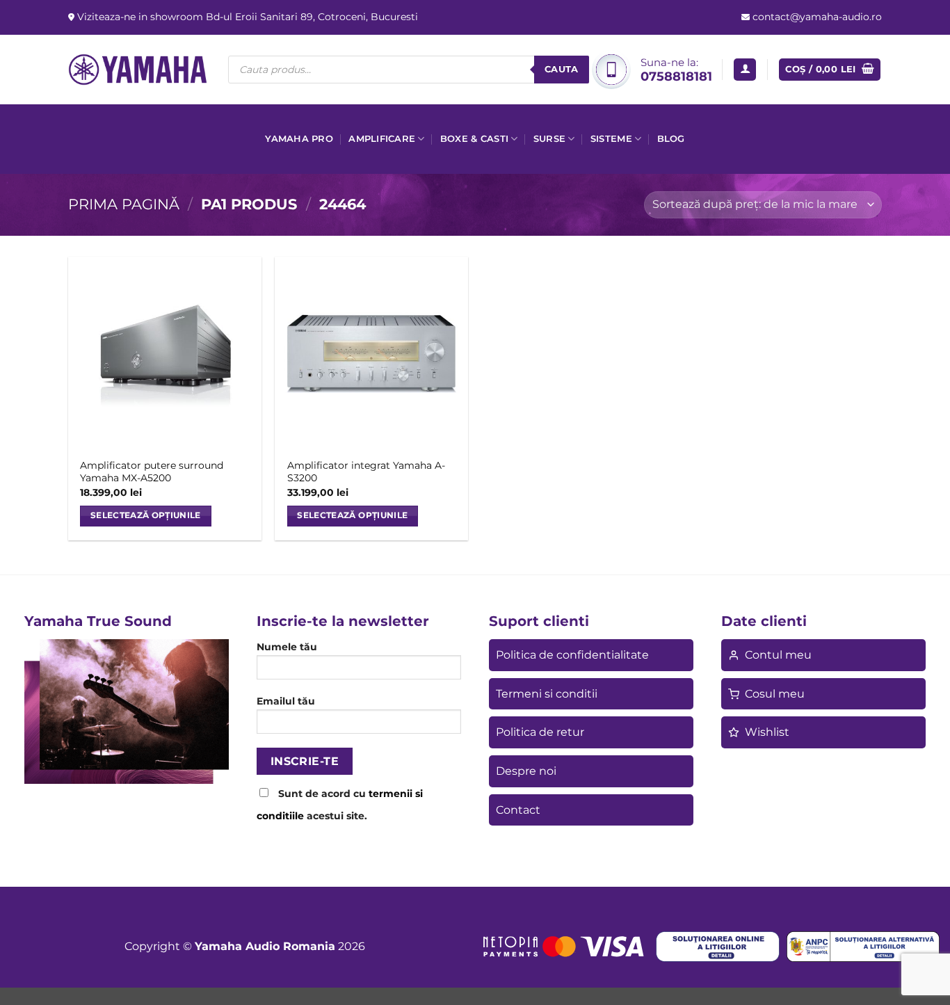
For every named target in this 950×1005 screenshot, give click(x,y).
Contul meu (778, 654)
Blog (671, 139)
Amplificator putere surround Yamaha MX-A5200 (151, 472)
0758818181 (676, 76)
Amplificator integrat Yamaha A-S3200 (366, 472)
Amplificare (381, 139)
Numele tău (287, 647)
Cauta (562, 68)
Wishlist (767, 732)
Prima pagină (123, 204)
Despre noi (526, 771)
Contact (518, 810)
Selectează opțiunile (145, 515)
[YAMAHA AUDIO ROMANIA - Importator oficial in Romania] (137, 69)
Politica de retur (540, 732)
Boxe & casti (474, 139)
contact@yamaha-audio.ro (816, 16)
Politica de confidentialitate (572, 654)
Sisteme (611, 139)
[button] (745, 69)
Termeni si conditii (546, 693)
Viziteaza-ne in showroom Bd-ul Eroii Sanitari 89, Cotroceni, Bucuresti (246, 16)
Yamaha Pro (299, 139)
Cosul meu (775, 693)
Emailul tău (286, 701)
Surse (549, 139)
